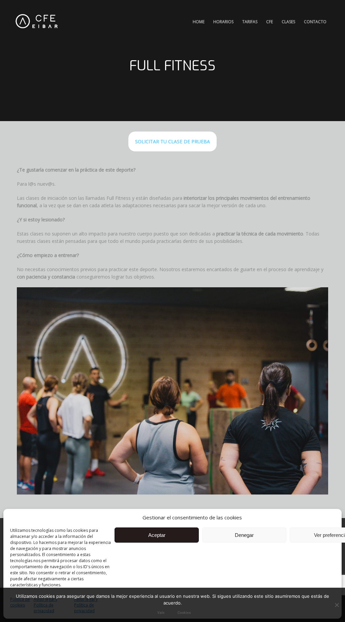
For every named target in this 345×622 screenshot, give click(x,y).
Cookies (184, 612)
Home (199, 22)
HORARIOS (223, 22)
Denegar (244, 535)
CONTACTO (315, 22)
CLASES (288, 22)
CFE (269, 22)
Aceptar (156, 535)
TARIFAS (249, 22)
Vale (161, 612)
